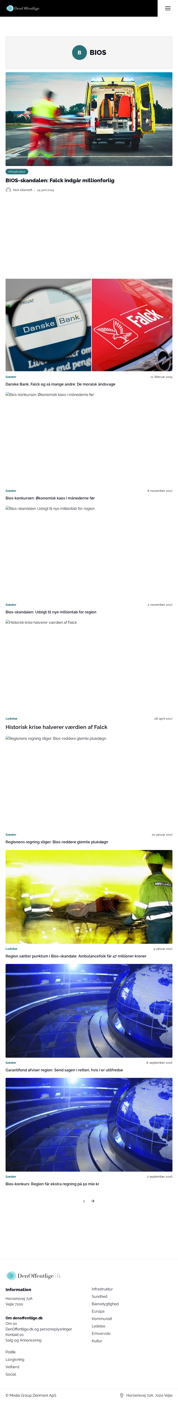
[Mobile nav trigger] (167, 8)
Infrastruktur (16, 171)
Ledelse (11, 718)
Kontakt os (15, 1335)
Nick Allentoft (22, 190)
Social (11, 1374)
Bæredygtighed (105, 1304)
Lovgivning (15, 1359)
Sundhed (99, 1296)
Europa (98, 1311)
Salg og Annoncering (23, 1340)
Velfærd (12, 1367)
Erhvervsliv (101, 1333)
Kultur (97, 1341)
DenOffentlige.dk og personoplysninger (39, 1329)
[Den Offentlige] (82, 8)
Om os (11, 1323)
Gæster (11, 377)
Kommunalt (102, 1319)
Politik (11, 1352)
